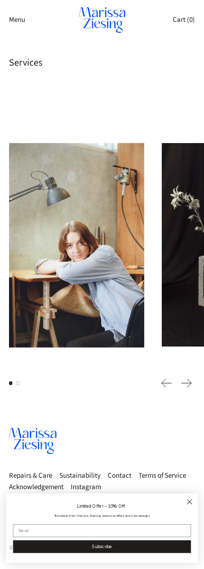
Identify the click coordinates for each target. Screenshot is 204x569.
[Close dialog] (189, 502)
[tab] (11, 383)
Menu (17, 20)
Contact (119, 476)
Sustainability (80, 476)
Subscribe (102, 546)
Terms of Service (162, 476)
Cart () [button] (184, 20)
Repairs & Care (30, 476)
